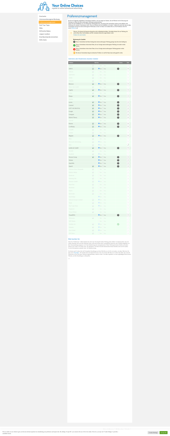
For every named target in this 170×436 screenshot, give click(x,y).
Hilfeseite (74, 28)
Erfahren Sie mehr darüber (79, 35)
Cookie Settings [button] (153, 432)
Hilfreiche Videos (45, 31)
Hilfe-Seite (43, 40)
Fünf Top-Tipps (44, 25)
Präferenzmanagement (47, 22)
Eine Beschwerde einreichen (48, 37)
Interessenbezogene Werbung (49, 19)
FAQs (41, 28)
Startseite (42, 16)
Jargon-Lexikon (44, 34)
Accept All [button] (163, 432)
